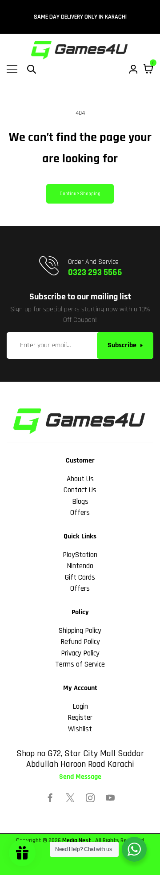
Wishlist (80, 729)
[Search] (31, 69)
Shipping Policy (80, 631)
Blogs (80, 501)
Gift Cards (80, 577)
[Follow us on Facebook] (50, 798)
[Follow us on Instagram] (90, 798)
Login (80, 706)
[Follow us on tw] (70, 798)
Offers (80, 513)
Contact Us (80, 490)
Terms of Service (80, 664)
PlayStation (80, 555)
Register (80, 717)
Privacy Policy (80, 653)
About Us (80, 479)
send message (80, 777)
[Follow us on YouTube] (110, 798)
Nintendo (80, 566)
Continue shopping (80, 194)
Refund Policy (80, 642)
